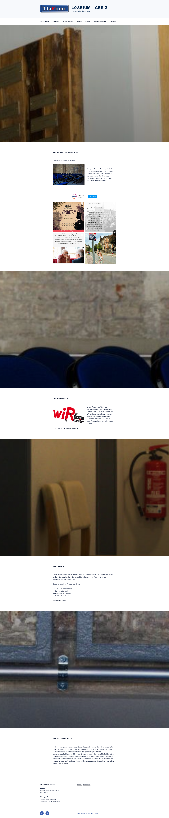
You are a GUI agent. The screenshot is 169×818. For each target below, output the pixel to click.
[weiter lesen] (63, 763)
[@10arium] (74, 196)
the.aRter (113, 21)
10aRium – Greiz (90, 8)
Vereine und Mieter (100, 21)
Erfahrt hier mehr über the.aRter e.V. (65, 428)
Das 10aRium (44, 21)
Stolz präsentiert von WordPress (87, 813)
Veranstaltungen (67, 21)
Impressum (86, 784)
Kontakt (79, 784)
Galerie (87, 21)
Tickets (79, 21)
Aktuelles (55, 21)
